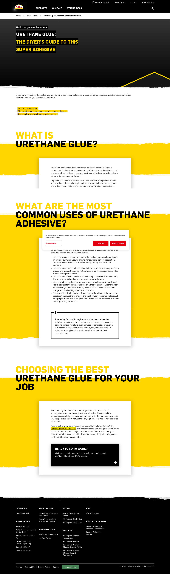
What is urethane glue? (27, 108)
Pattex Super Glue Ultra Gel (63, 428)
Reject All (101, 243)
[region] (85, 240)
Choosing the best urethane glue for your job (37, 114)
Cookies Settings (70, 567)
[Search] (152, 8)
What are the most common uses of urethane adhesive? (42, 111)
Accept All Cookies (118, 243)
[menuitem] (41, 8)
